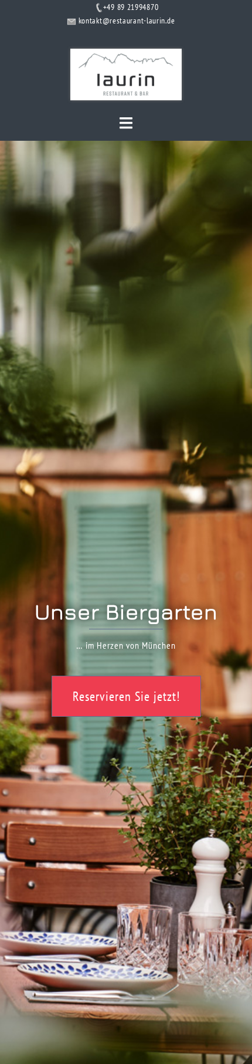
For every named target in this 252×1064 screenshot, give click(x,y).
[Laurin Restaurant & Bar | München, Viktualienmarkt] (126, 73)
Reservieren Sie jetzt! (126, 696)
